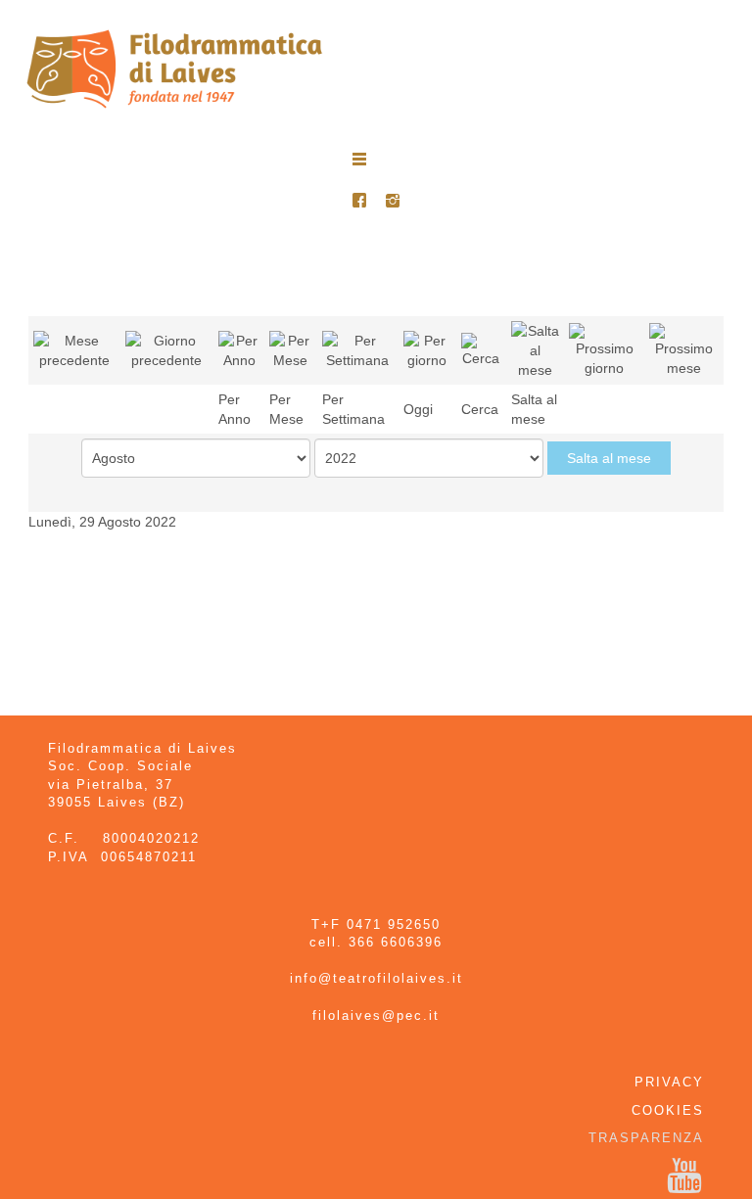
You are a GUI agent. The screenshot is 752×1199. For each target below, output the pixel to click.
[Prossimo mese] (684, 348)
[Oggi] (427, 348)
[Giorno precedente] (167, 348)
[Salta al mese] (535, 348)
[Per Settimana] (358, 348)
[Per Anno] (238, 348)
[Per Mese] (290, 348)
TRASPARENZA (646, 1137)
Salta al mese (609, 458)
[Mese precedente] (74, 348)
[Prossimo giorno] (604, 348)
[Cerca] (481, 348)
